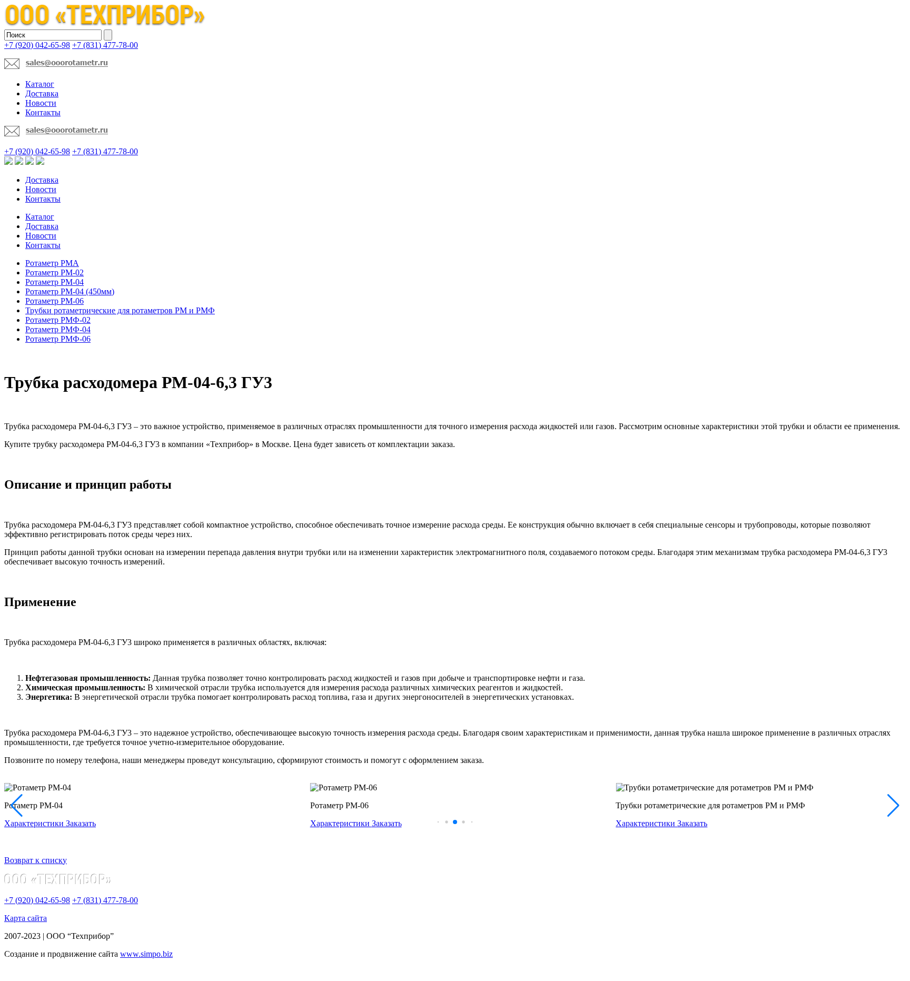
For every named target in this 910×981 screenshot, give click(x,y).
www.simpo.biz (146, 953)
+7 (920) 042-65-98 (37, 45)
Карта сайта (25, 918)
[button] (438, 822)
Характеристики (35, 823)
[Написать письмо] (56, 66)
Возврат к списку (35, 860)
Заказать (81, 823)
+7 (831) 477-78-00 (105, 45)
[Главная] (105, 24)
